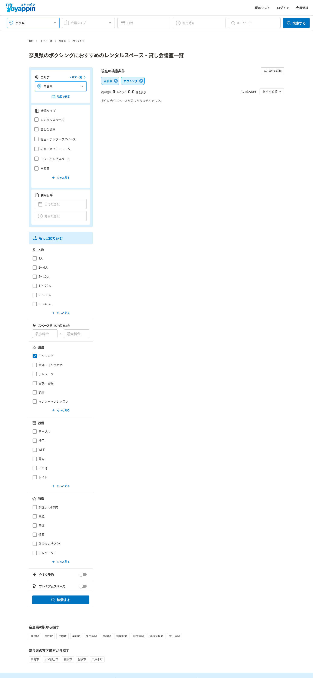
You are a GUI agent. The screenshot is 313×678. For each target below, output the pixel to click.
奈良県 (62, 41)
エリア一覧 (46, 41)
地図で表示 (63, 96)
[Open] (55, 23)
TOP (31, 41)
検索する (299, 23)
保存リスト (262, 8)
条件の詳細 (275, 71)
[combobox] (31, 23)
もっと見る (63, 177)
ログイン (283, 8)
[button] (59, 119)
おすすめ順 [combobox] (270, 91)
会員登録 (302, 8)
